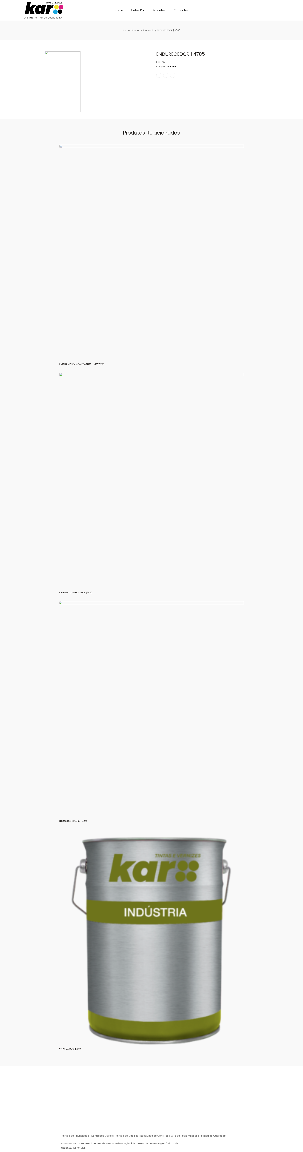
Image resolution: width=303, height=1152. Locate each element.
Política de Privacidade (75, 1136)
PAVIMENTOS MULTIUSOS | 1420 (75, 592)
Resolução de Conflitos (154, 1136)
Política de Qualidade (212, 1136)
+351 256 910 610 (217, 1103)
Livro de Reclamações (184, 1136)
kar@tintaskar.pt (208, 1112)
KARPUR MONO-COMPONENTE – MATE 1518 (81, 364)
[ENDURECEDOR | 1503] (256, 46)
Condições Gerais (102, 1136)
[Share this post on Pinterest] (172, 75)
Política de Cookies (126, 1136)
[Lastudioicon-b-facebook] (65, 1126)
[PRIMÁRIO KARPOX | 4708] (252, 46)
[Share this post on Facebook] (158, 75)
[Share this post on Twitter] (165, 75)
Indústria (171, 66)
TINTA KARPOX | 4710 (70, 1049)
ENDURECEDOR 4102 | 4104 (73, 821)
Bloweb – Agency (153, 1131)
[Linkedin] (81, 1126)
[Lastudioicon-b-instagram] (73, 1126)
